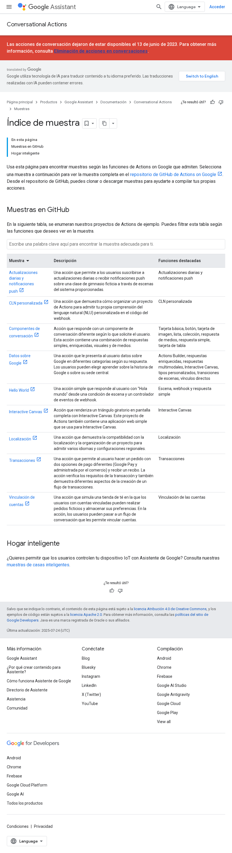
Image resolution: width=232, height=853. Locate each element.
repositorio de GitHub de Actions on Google (173, 174)
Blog (86, 658)
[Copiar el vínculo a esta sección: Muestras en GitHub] (75, 210)
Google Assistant (79, 102)
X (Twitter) (91, 694)
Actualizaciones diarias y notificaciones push (23, 281)
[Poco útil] (221, 102)
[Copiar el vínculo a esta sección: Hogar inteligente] (65, 544)
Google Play (167, 712)
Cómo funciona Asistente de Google (39, 681)
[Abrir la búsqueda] (159, 6)
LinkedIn (89, 685)
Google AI (15, 794)
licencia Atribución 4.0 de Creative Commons (170, 609)
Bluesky (89, 667)
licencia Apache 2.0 (86, 614)
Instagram (91, 676)
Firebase (164, 676)
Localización (20, 439)
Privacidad (43, 826)
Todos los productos (25, 803)
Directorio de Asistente (27, 690)
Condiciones (18, 826)
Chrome (164, 667)
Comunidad (17, 708)
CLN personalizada (25, 303)
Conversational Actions (37, 24)
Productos (48, 102)
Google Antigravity (173, 694)
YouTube (90, 703)
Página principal (20, 102)
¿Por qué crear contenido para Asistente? (34, 669)
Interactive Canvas (25, 412)
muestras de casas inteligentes (38, 564)
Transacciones (22, 460)
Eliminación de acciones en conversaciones (101, 51)
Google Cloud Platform (27, 785)
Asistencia (16, 699)
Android (164, 658)
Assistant (63, 7)
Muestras (21, 109)
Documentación (113, 102)
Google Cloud (169, 703)
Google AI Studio (171, 685)
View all (164, 721)
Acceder (217, 7)
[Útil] (212, 102)
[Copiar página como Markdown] (104, 123)
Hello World (19, 390)
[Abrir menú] (9, 7)
